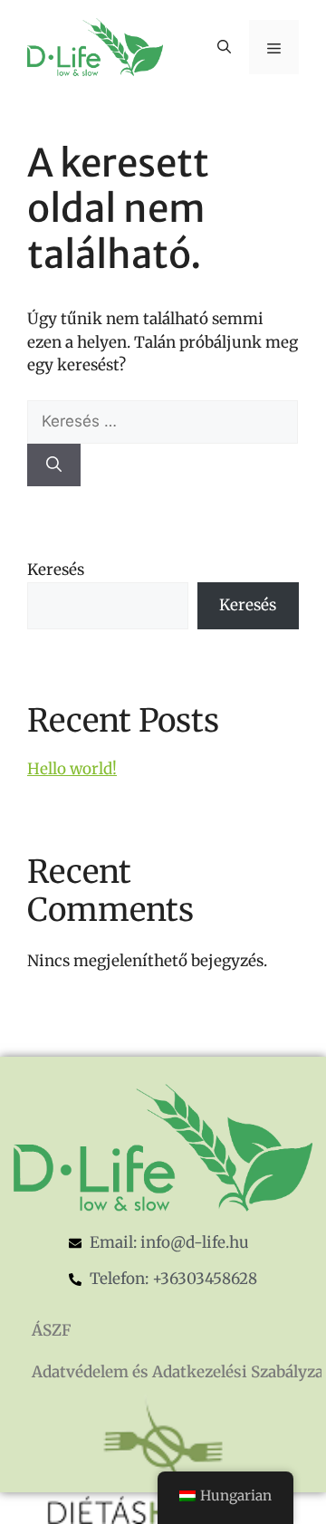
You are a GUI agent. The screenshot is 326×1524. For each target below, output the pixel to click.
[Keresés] (54, 465)
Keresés (55, 570)
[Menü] (274, 47)
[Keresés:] (162, 421)
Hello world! (72, 769)
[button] (224, 47)
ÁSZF (52, 1330)
